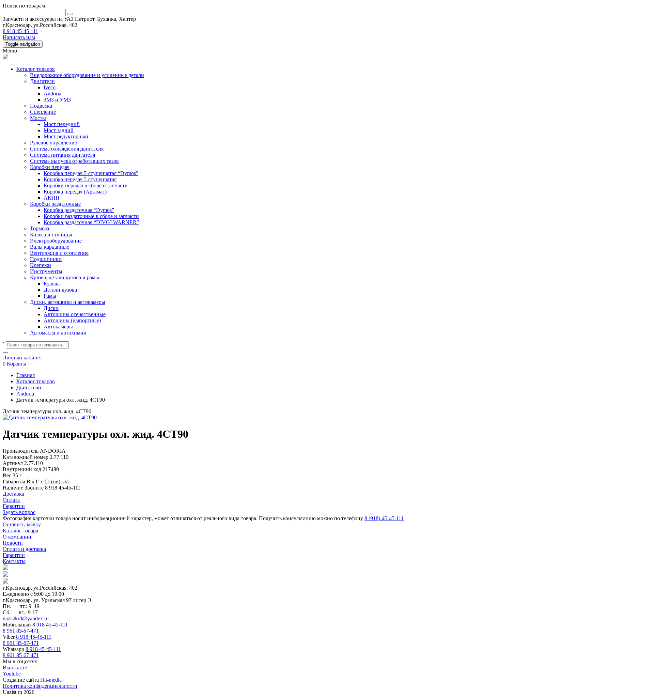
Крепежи (40, 265)
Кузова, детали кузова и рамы (64, 277)
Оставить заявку (22, 524)
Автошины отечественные (75, 314)
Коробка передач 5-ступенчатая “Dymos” (91, 173)
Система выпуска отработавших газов (74, 161)
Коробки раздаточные (55, 204)
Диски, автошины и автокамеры (67, 302)
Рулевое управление (53, 142)
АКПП (52, 198)
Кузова (52, 283)
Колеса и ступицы (51, 234)
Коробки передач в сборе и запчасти (86, 185)
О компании (17, 537)
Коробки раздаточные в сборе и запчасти (91, 216)
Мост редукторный (66, 136)
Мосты (38, 118)
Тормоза (39, 228)
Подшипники (46, 259)
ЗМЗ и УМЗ (57, 100)
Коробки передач (49, 167)
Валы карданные (49, 247)
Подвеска (41, 106)
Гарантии (14, 555)
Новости (13, 543)
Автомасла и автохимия (58, 333)
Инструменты (46, 271)
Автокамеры (58, 326)
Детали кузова (60, 290)
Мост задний (59, 130)
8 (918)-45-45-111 (384, 518)
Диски (51, 308)
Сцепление (43, 112)
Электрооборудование (56, 241)
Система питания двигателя (62, 155)
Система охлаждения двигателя (67, 149)
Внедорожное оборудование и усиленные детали (87, 75)
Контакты (14, 561)
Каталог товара (20, 530)
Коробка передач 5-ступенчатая (80, 179)
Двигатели (42, 81)
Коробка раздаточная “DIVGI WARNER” (91, 222)
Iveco (50, 87)
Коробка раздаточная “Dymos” (79, 210)
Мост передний (62, 124)
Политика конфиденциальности (40, 686)
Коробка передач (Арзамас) (75, 192)
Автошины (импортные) (72, 320)
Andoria (52, 93)
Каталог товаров (35, 69)
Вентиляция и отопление (59, 253)
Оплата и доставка (24, 549)
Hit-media (51, 680)
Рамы (50, 296)
